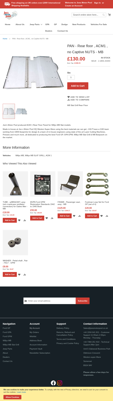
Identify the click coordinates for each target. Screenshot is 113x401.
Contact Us (7, 361)
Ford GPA (7, 332)
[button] (21, 111)
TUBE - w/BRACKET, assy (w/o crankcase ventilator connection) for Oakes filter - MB (15, 205)
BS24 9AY (87, 365)
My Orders (34, 332)
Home (5, 39)
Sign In (97, 3)
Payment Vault (36, 349)
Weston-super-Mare (92, 357)
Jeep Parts (7, 349)
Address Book (36, 340)
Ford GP (6, 328)
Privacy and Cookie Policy (68, 343)
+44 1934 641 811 (91, 332)
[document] (56, 393)
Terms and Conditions (66, 339)
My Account (35, 328)
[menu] (56, 27)
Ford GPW (7, 336)
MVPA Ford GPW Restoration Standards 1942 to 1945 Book (42, 204)
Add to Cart (10, 220)
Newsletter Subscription (40, 353)
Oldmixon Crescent (91, 353)
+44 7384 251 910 (91, 342)
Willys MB (7, 340)
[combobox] (89, 15)
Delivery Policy (63, 328)
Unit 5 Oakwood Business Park (96, 349)
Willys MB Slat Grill (11, 345)
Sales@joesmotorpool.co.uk (95, 328)
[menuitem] (7, 24)
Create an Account (73, 6)
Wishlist (33, 336)
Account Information (38, 345)
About (5, 353)
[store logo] (10, 15)
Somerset (87, 361)
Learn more (21, 392)
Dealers (6, 357)
